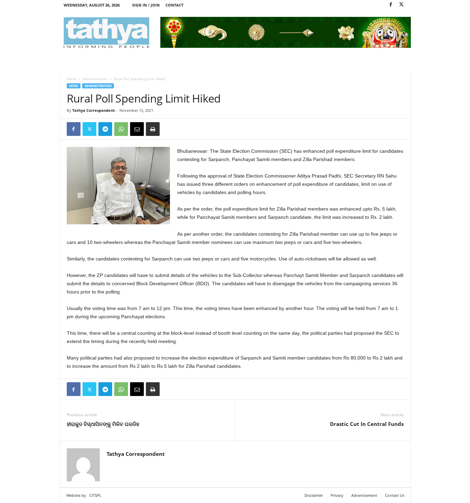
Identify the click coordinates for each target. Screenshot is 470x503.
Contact (174, 5)
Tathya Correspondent (93, 110)
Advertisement (364, 495)
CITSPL (95, 495)
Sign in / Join (146, 5)
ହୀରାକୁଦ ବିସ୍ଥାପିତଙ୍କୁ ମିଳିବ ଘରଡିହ (103, 423)
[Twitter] (401, 5)
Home (71, 78)
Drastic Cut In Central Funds (367, 423)
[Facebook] (391, 5)
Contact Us (394, 495)
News (73, 86)
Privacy (337, 495)
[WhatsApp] (121, 129)
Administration (95, 78)
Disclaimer (314, 495)
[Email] (137, 129)
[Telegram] (105, 129)
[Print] (153, 129)
